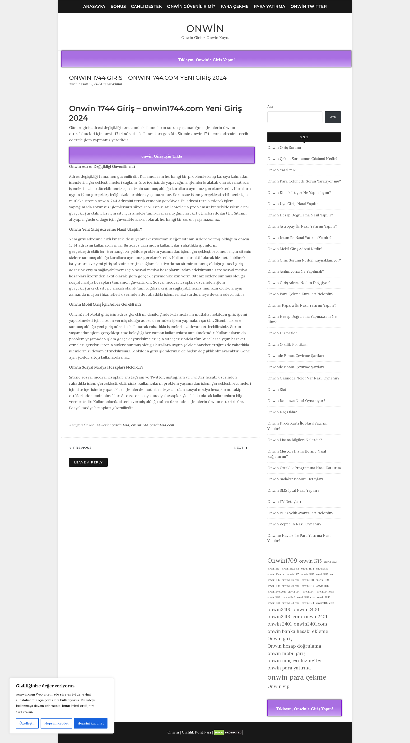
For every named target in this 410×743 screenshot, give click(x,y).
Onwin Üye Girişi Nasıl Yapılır (292, 203)
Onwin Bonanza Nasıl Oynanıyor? (296, 400)
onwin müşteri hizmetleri (295, 660)
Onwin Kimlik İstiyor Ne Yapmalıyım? (299, 192)
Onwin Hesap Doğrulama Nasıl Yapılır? (300, 215)
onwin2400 (279, 609)
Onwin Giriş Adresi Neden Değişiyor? (299, 282)
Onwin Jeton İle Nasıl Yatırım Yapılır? (299, 237)
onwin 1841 (294, 591)
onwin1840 (308, 586)
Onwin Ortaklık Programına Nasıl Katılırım (304, 468)
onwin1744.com (161, 425)
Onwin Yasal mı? (281, 170)
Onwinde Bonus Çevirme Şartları (295, 355)
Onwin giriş (280, 638)
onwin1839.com (290, 586)
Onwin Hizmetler (282, 333)
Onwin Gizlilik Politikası (287, 344)
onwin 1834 (307, 568)
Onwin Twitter (309, 6)
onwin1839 (273, 586)
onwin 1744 (120, 425)
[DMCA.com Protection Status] (228, 732)
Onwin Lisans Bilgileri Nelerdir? (294, 440)
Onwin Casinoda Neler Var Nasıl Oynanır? (303, 378)
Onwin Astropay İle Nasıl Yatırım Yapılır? (302, 226)
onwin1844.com (325, 603)
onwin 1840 (323, 586)
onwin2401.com (310, 624)
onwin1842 (289, 597)
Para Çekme (235, 6)
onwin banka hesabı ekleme (297, 631)
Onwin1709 (282, 560)
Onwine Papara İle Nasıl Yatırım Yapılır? (301, 305)
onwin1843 (273, 603)
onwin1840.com (276, 591)
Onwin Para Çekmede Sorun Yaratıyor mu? (304, 181)
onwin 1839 (322, 580)
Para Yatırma (269, 6)
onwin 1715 (310, 561)
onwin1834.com (276, 574)
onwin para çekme (296, 677)
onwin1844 (308, 603)
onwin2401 (315, 616)
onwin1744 (139, 425)
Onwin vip (278, 686)
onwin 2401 (279, 624)
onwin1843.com (290, 603)
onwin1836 (273, 580)
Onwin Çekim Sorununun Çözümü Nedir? (302, 158)
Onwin (205, 28)
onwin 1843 (323, 597)
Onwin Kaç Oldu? (282, 412)
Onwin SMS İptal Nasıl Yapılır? (293, 490)
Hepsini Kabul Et (91, 723)
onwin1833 (273, 568)
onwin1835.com (325, 574)
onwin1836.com (290, 580)
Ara (270, 106)
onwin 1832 (330, 561)
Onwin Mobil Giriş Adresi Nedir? (294, 249)
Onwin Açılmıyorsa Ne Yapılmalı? (295, 271)
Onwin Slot (276, 389)
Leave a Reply (88, 462)
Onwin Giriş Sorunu (284, 147)
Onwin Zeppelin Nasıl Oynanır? (294, 524)
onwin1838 (308, 580)
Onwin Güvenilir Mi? (191, 6)
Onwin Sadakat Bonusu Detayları (295, 479)
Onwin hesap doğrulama (294, 646)
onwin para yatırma (289, 668)
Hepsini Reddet (56, 723)
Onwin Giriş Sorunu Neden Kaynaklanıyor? (304, 260)
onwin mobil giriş (286, 653)
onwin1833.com (290, 568)
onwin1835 (293, 574)
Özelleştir (27, 723)
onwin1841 (308, 591)
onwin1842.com (306, 597)
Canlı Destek (146, 6)
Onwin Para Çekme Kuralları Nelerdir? (300, 294)
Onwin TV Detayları (284, 501)
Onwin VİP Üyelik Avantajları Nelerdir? (300, 513)
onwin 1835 (307, 574)
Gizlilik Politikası (196, 732)
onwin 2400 (306, 609)
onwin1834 (322, 568)
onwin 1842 (273, 597)
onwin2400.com (284, 616)
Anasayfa (94, 6)
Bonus (118, 6)
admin (117, 84)
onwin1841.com (325, 591)
